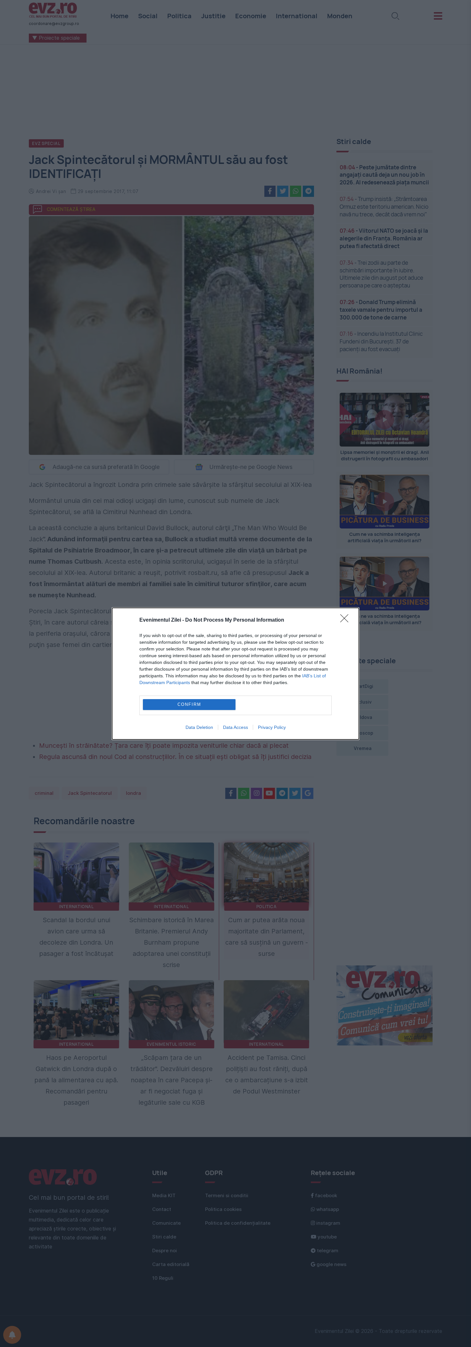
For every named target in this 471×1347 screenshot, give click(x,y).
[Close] (346, 620)
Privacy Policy (272, 727)
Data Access (235, 727)
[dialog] (235, 673)
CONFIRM (189, 704)
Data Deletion (199, 727)
